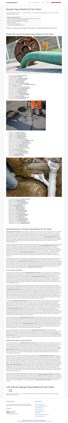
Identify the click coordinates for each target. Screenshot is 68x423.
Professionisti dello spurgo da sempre (14, 23)
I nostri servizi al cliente (11, 22)
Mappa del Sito (43, 420)
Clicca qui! (13, 412)
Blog (43, 2)
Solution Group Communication (41, 421)
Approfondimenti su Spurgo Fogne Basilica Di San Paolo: (17, 21)
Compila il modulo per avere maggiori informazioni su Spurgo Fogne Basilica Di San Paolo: (23, 18)
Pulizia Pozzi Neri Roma (39, 404)
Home (30, 2)
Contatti (47, 2)
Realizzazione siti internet (30, 421)
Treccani (10, 391)
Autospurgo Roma (11, 2)
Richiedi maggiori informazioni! (12, 413)
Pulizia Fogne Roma (39, 407)
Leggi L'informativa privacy (27, 420)
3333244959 (13, 411)
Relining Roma (38, 412)
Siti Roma (49, 421)
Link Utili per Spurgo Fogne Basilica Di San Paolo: (16, 25)
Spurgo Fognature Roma (40, 416)
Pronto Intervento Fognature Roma (42, 414)
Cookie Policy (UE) (36, 420)
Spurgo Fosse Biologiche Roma (41, 405)
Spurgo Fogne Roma (39, 409)
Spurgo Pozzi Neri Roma (40, 411)
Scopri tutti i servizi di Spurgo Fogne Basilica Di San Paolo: (17, 19)
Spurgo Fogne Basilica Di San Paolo (13, 393)
